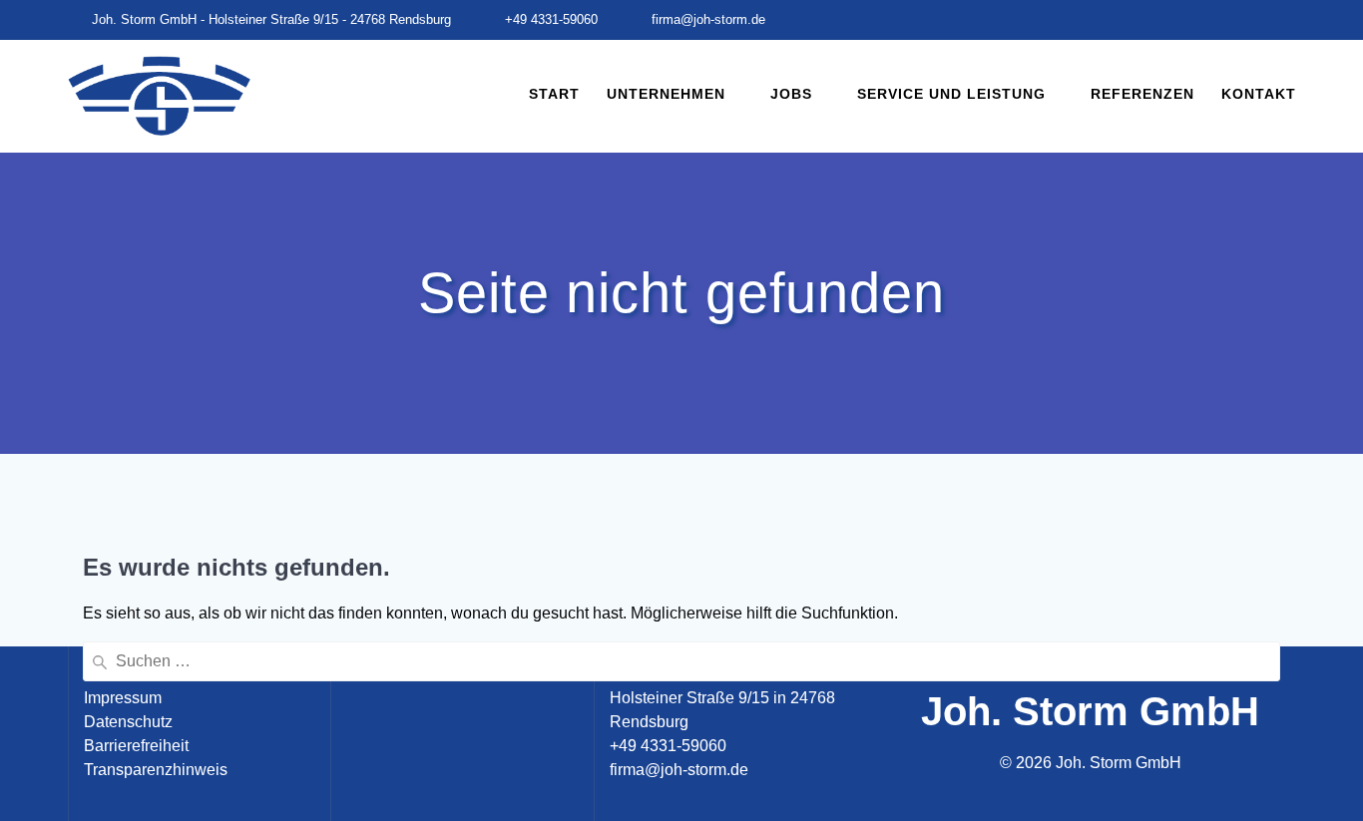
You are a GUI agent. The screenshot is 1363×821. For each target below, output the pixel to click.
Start (554, 94)
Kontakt (1258, 94)
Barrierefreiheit (136, 745)
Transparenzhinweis (155, 769)
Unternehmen (666, 94)
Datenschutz (128, 721)
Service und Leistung (951, 94)
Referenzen (1142, 94)
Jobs (791, 94)
